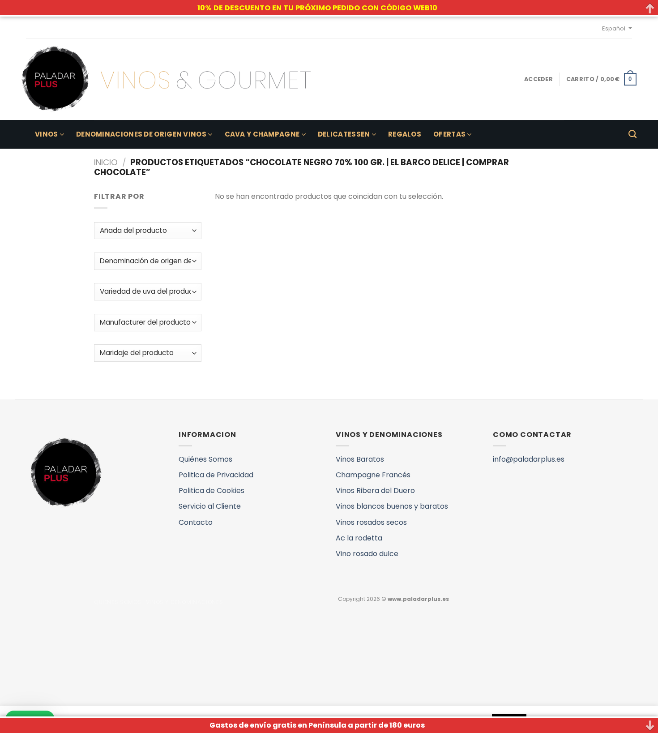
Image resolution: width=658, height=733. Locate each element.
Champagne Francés (373, 475)
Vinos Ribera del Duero (375, 490)
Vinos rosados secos (371, 522)
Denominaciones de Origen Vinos (141, 134)
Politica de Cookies (211, 490)
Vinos (46, 134)
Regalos (404, 134)
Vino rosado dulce (367, 554)
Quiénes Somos (205, 459)
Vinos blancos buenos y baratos (392, 506)
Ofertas (449, 134)
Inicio (106, 162)
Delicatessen (344, 134)
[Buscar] (632, 134)
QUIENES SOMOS (117, 602)
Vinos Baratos (360, 459)
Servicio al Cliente (210, 506)
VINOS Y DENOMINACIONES (184, 602)
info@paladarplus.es (528, 459)
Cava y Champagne (262, 134)
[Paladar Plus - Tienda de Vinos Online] (166, 79)
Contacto (196, 522)
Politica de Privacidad (216, 475)
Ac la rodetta (359, 538)
